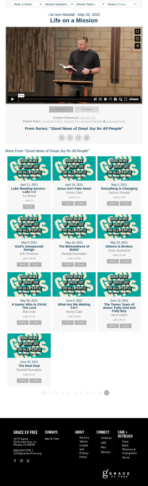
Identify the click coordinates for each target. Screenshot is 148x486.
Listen (88, 109)
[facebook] (15, 460)
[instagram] (21, 460)
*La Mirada (48, 121)
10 (100, 392)
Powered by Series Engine (129, 402)
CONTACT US (122, 4)
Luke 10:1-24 (87, 117)
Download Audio (115, 121)
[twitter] (28, 460)
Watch (62, 109)
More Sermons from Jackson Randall (79, 121)
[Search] (140, 12)
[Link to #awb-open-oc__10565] (137, 23)
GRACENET (136, 4)
